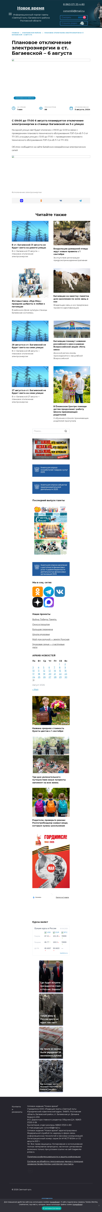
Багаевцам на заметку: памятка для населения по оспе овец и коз (71, 299)
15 (60, 670)
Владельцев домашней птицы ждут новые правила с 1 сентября (70, 251)
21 (55, 674)
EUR (57, 932)
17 (33, 674)
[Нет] (99, 1205)
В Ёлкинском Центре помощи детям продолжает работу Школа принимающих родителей (70, 410)
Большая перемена (42, 629)
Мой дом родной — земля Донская (50, 639)
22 (60, 674)
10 (33, 670)
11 (38, 670)
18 (39, 674)
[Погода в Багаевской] (51, 895)
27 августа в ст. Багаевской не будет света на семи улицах (29, 391)
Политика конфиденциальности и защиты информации (54, 1157)
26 (44, 677)
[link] (74, 18)
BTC (65, 932)
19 (44, 674)
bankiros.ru (64, 953)
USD (49, 932)
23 (66, 674)
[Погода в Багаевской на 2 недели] (62, 897)
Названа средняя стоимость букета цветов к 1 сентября (48, 729)
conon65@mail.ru (74, 10)
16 (65, 670)
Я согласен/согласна (51, 1208)
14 (55, 670)
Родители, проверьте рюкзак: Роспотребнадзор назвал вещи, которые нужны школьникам (50, 823)
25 (39, 677)
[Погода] (37, 897)
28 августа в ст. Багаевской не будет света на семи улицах (29, 346)
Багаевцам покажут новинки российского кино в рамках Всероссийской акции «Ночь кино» (69, 345)
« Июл (35, 689)
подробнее (54, 1202)
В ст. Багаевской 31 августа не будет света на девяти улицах (29, 246)
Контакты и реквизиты (17, 1109)
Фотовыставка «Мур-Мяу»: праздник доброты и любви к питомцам (28, 304)
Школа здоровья (41, 634)
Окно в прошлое (41, 624)
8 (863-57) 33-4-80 (74, 4)
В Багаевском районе (25, 98)
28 (55, 677)
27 (50, 677)
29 (60, 677)
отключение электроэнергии (27, 192)
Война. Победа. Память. (44, 619)
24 (33, 677)
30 (66, 677)
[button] (21, 200)
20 (50, 674)
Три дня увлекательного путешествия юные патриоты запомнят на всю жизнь (49, 780)
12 (44, 670)
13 (50, 670)
